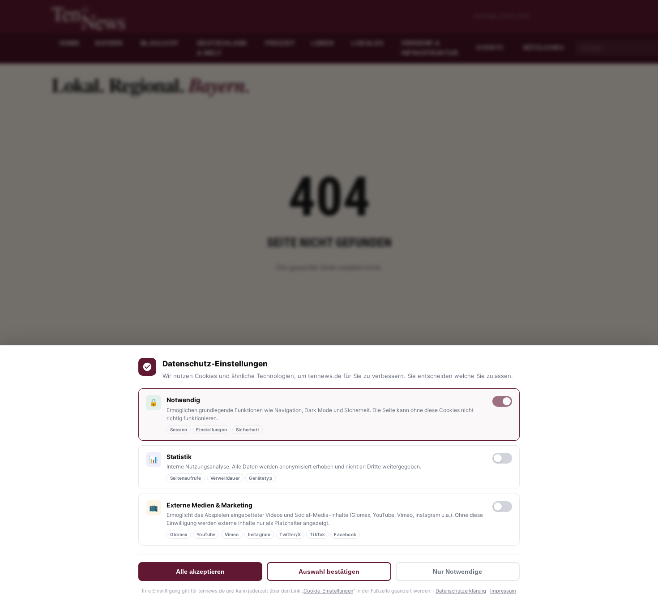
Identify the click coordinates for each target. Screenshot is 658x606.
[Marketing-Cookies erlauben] (502, 506)
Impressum (503, 591)
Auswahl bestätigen (329, 571)
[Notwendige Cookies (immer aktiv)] (502, 401)
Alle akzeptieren (200, 571)
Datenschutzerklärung (461, 591)
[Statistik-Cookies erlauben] (502, 458)
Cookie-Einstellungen (328, 591)
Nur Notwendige (457, 571)
